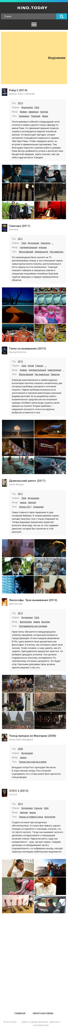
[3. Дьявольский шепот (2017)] (18, 566)
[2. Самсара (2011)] (50, 296)
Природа (55, 374)
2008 (20, 749)
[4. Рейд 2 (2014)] (50, 192)
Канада (38, 808)
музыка (43, 247)
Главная (20, 1013)
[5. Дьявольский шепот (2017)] (18, 585)
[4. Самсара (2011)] (50, 315)
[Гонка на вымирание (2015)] (4, 351)
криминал (33, 112)
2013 (20, 613)
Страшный (38, 507)
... (52, 243)
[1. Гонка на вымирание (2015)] (18, 429)
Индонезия (27, 107)
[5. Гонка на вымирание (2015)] (18, 465)
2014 (20, 103)
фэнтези (45, 622)
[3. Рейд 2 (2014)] (18, 192)
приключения (54, 370)
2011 (20, 238)
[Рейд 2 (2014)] (4, 92)
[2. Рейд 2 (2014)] (50, 174)
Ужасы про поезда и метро (32, 762)
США (36, 107)
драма (36, 622)
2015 (20, 361)
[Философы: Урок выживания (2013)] (4, 602)
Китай (31, 365)
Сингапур (45, 243)
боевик (23, 112)
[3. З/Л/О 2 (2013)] (18, 886)
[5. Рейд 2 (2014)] (18, 210)
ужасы (23, 502)
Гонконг (39, 365)
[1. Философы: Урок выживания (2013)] (18, 684)
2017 (20, 494)
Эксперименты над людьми (33, 626)
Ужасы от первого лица (31, 817)
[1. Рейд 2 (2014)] (18, 174)
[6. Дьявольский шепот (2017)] (50, 585)
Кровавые (24, 116)
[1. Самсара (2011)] (18, 296)
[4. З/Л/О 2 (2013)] (50, 886)
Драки (45, 116)
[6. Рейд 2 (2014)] (50, 210)
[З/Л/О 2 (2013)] (4, 793)
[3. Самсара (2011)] (18, 315)
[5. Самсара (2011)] (18, 333)
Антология (49, 817)
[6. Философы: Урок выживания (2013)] (50, 720)
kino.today (11, 1022)
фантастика (26, 622)
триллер (44, 112)
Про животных (57, 252)
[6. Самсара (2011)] (50, 333)
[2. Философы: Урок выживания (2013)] (50, 684)
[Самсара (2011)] (4, 228)
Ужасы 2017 (25, 507)
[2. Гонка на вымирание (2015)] (50, 429)
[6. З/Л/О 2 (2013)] (50, 904)
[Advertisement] (25, 57)
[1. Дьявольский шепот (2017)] (18, 548)
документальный (28, 247)
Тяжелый (35, 116)
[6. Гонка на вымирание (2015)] (50, 465)
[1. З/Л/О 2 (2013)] (18, 868)
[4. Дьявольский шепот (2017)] (50, 566)
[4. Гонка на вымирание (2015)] (50, 447)
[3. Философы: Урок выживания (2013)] (18, 702)
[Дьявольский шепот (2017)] (4, 483)
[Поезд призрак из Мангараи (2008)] (4, 738)
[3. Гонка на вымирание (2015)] (18, 447)
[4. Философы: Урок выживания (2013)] (50, 702)
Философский (26, 252)
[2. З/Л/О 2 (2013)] (50, 868)
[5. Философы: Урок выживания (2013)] (18, 720)
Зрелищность (41, 252)
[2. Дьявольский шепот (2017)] (50, 548)
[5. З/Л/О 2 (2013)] (18, 904)
